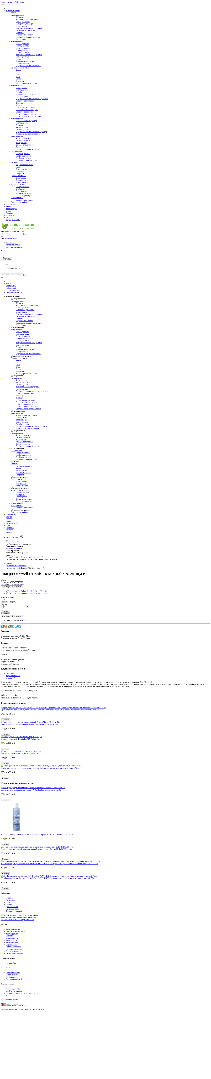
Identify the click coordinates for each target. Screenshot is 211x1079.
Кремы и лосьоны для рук (26, 121)
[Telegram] (19, 626)
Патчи (18, 59)
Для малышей (21, 178)
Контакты (10, 215)
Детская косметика (18, 176)
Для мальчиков (22, 182)
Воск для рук (21, 125)
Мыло (18, 167)
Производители (12, 909)
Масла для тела (22, 90)
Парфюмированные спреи (26, 160)
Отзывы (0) (10, 678)
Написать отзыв (17, 584)
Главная (9, 563)
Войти (8, 283)
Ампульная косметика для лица (29, 55)
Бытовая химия (17, 198)
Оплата (9, 217)
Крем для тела (21, 88)
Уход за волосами (18, 15)
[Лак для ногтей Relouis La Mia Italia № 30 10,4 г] (26, 591)
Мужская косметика (19, 184)
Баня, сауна (20, 103)
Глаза (18, 72)
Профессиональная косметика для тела (32, 99)
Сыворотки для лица (24, 50)
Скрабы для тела (22, 92)
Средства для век (23, 48)
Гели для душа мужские (25, 195)
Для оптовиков (12, 907)
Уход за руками (17, 118)
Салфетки (20, 173)
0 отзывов (5, 584)
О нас (8, 211)
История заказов (13, 975)
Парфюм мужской (23, 158)
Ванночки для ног (23, 147)
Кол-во (4, 604)
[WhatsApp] (12, 626)
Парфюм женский (23, 156)
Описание (10, 673)
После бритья (21, 191)
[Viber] (9, 626)
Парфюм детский (23, 154)
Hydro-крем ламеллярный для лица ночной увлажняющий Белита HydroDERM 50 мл (36, 849)
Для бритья (20, 189)
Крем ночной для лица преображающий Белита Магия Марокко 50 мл (30, 724)
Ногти (18, 79)
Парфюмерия (16, 151)
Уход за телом (16, 85)
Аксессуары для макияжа (26, 83)
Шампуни (20, 17)
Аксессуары (21, 39)
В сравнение (16, 587)
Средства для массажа (25, 101)
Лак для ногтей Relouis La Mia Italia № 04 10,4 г (20, 753)
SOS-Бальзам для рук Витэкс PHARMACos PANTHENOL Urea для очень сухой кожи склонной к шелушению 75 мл (49, 864)
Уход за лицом (17, 41)
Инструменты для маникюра (28, 134)
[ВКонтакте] (2, 626)
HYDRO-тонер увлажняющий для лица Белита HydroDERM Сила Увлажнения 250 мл (37, 834)
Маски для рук (22, 127)
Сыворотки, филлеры (25, 24)
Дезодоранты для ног (24, 145)
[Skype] (16, 626)
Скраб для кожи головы (25, 30)
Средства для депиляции (26, 114)
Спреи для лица (22, 52)
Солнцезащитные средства (27, 110)
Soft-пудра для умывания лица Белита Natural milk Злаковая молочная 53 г (32, 790)
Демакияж (20, 81)
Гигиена (14, 162)
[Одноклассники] (5, 626)
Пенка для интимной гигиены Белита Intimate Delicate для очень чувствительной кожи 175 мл (40, 768)
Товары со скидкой (14, 911)
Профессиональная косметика (28, 37)
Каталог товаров (13, 11)
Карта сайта (11, 963)
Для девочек (21, 180)
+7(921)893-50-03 (13, 542)
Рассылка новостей (14, 979)
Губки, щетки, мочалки (25, 107)
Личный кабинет (13, 973)
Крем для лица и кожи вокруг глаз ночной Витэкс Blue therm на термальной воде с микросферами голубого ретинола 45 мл (52, 710)
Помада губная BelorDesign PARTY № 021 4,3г (20, 739)
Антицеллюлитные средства (27, 94)
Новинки (10, 206)
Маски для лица (22, 57)
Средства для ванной (24, 112)
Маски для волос (23, 22)
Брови (18, 70)
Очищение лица (22, 63)
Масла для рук (22, 123)
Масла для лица (22, 46)
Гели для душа (22, 96)
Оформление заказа (14, 247)
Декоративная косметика (21, 68)
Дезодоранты (21, 169)
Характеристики (13, 676)
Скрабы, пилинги (23, 140)
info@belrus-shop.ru (14, 548)
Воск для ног (21, 143)
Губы (18, 74)
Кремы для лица (22, 44)
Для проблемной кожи (25, 61)
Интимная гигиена (23, 171)
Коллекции (10, 204)
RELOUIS (24, 620)
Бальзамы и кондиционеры (27, 19)
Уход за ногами (17, 136)
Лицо (18, 77)
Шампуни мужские (24, 193)
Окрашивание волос (24, 35)
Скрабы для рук (22, 129)
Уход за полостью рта (24, 165)
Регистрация (11, 238)
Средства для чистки (24, 200)
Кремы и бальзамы (23, 138)
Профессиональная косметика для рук (31, 132)
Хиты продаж (11, 209)
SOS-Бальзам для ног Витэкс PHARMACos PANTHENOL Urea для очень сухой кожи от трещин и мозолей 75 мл (48, 878)
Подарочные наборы (19, 202)
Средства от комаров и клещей (28, 116)
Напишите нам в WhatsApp (12, 2)
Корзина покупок (13, 245)
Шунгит (19, 105)
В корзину (5, 611)
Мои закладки (12, 977)
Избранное (11, 243)
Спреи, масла (21, 26)
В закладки (6, 587)
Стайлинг (20, 33)
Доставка (10, 213)
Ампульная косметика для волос (29, 28)
